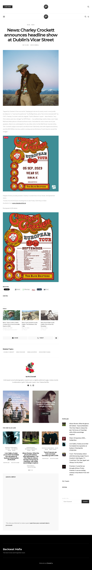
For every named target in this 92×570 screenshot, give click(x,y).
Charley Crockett (9, 352)
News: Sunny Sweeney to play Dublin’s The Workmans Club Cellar (29, 324)
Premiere (14, 395)
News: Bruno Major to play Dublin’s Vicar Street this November (47, 324)
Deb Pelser (49, 409)
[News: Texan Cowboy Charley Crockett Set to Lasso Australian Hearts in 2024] (11, 315)
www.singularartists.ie (19, 203)
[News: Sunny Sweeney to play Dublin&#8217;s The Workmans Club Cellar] (30, 315)
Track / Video (21, 395)
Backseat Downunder (14, 394)
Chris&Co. (50, 563)
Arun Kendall (20, 414)
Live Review (14, 449)
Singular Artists (32, 352)
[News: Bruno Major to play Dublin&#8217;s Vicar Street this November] (49, 315)
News (32, 24)
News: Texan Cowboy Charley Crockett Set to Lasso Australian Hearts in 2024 (11, 324)
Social (64, 487)
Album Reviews (31, 447)
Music (28, 24)
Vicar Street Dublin (45, 352)
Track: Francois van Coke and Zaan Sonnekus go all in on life (50, 453)
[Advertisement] (77, 519)
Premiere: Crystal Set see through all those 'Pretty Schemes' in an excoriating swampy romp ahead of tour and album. (79, 470)
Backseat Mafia (12, 549)
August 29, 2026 (15, 462)
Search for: (65, 498)
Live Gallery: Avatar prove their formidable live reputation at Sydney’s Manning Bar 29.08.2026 (11, 456)
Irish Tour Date (21, 352)
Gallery (7, 449)
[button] (88, 16)
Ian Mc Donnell (34, 45)
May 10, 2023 (26, 45)
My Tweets (65, 481)
